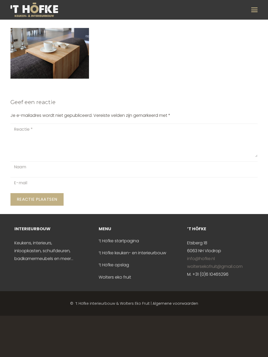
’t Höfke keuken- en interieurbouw (132, 253)
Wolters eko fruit (115, 277)
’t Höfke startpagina (119, 241)
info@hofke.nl (201, 259)
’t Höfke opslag (114, 265)
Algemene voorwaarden (175, 303)
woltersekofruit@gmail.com (215, 266)
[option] (45, 244)
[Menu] (254, 9)
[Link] (34, 10)
